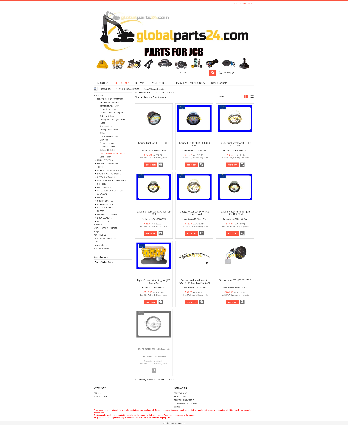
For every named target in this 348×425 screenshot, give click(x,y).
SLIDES (100, 197)
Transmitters (106, 126)
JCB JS (96, 231)
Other (102, 133)
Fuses (102, 122)
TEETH (100, 167)
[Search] (212, 73)
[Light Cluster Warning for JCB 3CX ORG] (153, 259)
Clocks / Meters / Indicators (112, 153)
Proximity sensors (108, 109)
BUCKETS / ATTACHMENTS (109, 173)
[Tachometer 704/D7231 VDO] (235, 259)
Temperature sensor (109, 105)
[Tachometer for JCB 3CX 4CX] (153, 328)
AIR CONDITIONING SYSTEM (110, 190)
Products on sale (101, 248)
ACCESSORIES (100, 235)
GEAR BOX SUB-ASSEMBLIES (109, 170)
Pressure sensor (107, 143)
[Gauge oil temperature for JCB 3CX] (153, 191)
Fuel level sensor (107, 146)
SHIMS (97, 241)
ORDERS (97, 393)
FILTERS (100, 211)
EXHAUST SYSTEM (105, 160)
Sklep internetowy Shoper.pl (174, 423)
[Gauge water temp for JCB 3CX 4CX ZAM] (194, 191)
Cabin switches (107, 116)
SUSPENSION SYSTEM (107, 214)
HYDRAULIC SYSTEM (106, 207)
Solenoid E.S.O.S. (107, 150)
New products (100, 245)
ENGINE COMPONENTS (107, 163)
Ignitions (104, 139)
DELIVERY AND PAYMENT (184, 400)
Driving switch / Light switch (112, 119)
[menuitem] (103, 83)
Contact (177, 407)
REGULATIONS (180, 396)
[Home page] (173, 37)
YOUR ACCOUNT (100, 396)
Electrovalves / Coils (109, 136)
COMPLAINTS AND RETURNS (185, 403)
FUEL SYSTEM (103, 221)
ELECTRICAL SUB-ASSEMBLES (110, 99)
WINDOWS (102, 194)
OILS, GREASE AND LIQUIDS (106, 238)
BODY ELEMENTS (105, 218)
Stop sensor (105, 156)
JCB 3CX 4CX (99, 95)
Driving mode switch (109, 129)
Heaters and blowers (109, 102)
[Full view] (252, 96)
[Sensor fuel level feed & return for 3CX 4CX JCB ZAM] (194, 259)
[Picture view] (246, 96)
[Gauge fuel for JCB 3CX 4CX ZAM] (194, 122)
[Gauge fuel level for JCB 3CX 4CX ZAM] (235, 122)
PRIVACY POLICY (180, 393)
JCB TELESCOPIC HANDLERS (106, 228)
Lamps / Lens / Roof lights (111, 112)
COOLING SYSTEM (105, 201)
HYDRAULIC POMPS (106, 177)
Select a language (101, 257)
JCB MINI (98, 224)
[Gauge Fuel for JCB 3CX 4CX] (153, 122)
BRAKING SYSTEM (105, 204)
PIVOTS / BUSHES (105, 187)
